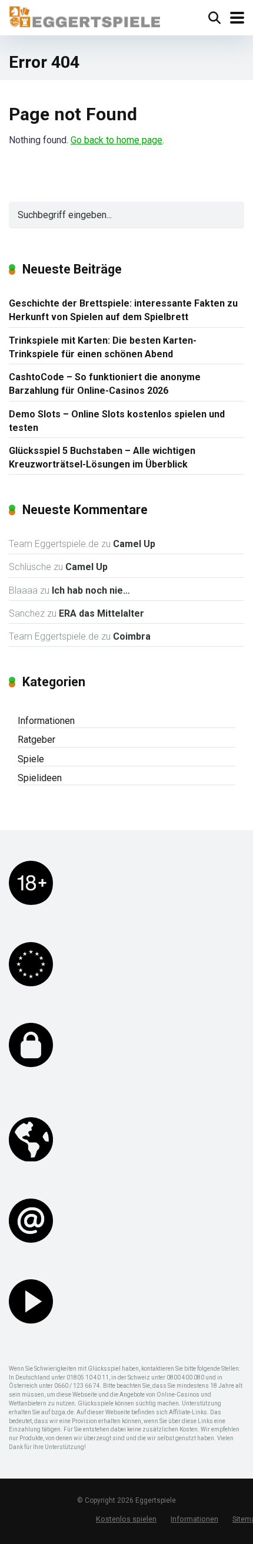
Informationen (46, 720)
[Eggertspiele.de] (84, 15)
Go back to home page (116, 140)
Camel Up (134, 543)
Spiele (31, 759)
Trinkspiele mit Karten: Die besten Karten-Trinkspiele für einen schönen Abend (103, 347)
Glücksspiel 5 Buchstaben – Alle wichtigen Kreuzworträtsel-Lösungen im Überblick (102, 457)
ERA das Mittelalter (101, 613)
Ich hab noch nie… (91, 590)
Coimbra (132, 636)
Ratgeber (36, 739)
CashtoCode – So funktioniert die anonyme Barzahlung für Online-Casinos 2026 (105, 383)
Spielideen (40, 777)
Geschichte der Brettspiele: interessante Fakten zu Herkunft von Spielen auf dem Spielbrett (123, 310)
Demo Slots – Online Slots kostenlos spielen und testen (117, 421)
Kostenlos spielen (126, 1519)
